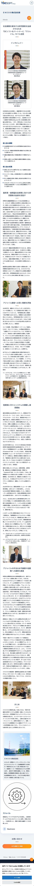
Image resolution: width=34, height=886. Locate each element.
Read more (11, 829)
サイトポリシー (15, 873)
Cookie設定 (17, 882)
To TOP (31, 859)
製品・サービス (12, 857)
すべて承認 (17, 877)
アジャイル (5, 19)
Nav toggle (31, 3)
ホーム (6, 857)
